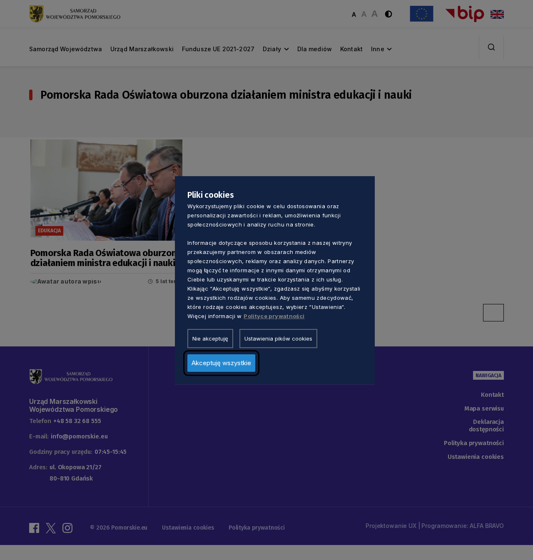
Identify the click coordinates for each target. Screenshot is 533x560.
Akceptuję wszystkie (221, 362)
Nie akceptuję (210, 338)
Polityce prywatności (274, 315)
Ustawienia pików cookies (278, 338)
